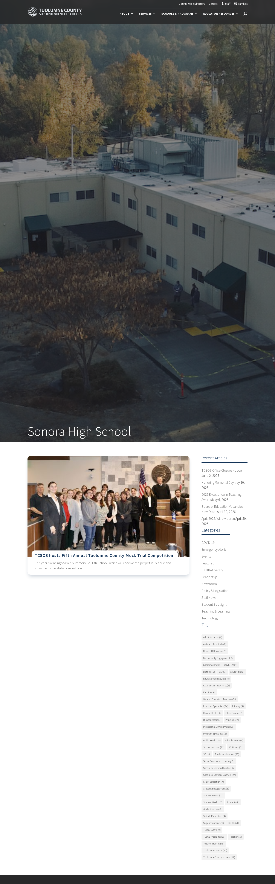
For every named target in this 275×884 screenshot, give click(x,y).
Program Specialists (215, 733)
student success (212, 809)
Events (206, 556)
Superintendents (213, 823)
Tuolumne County (215, 850)
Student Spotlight (214, 604)
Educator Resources (219, 13)
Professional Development (218, 726)
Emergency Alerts (214, 549)
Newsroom (209, 584)
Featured (208, 563)
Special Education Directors (219, 768)
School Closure (234, 740)
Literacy (238, 706)
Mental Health (212, 713)
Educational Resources (216, 678)
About (124, 13)
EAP (222, 671)
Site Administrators (227, 754)
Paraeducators (212, 719)
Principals (232, 719)
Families (243, 4)
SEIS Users (235, 747)
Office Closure (234, 713)
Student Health (213, 802)
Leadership (209, 577)
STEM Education (213, 781)
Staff (227, 4)
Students (233, 802)
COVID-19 (208, 542)
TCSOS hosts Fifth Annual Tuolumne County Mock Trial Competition (104, 555)
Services (145, 13)
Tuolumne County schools (219, 857)
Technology (210, 618)
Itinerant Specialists (215, 706)
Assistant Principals (214, 644)
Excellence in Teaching (216, 685)
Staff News (209, 597)
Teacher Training (213, 843)
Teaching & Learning (216, 611)
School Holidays (213, 747)
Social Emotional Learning (218, 761)
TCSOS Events (212, 829)
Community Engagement (218, 658)
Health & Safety (212, 570)
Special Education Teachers (219, 774)
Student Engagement (216, 788)
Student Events (213, 795)
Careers (213, 4)
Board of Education (214, 651)
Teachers (235, 836)
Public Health (212, 740)
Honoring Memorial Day (218, 482)
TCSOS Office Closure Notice (222, 470)
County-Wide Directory (192, 4)
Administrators (212, 637)
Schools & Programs (177, 13)
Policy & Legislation (215, 590)
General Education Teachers (220, 699)
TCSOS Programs (214, 836)
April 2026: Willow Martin (218, 518)
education (237, 671)
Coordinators (211, 664)
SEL (207, 754)
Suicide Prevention (214, 816)
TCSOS (234, 823)
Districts (209, 671)
